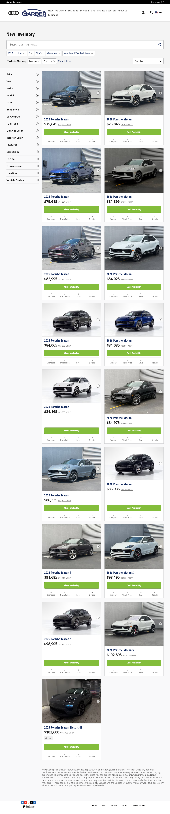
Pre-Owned (60, 10)
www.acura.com (138, 806)
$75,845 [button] (120, 124)
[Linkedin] (34, 802)
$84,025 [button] (120, 278)
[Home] (13, 13)
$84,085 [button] (120, 345)
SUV (39, 53)
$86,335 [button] (57, 500)
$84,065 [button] (57, 345)
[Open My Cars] (142, 13)
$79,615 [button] (57, 201)
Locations (53, 14)
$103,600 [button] (59, 732)
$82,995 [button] (57, 278)
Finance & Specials (106, 10)
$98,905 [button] (57, 643)
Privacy (114, 806)
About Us (122, 10)
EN (160, 12)
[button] (71, 738)
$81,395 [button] (120, 201)
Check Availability (71, 132)
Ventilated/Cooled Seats (78, 53)
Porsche (47, 61)
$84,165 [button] (57, 411)
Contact (94, 806)
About (104, 806)
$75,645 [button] (57, 124)
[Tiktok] (31, 802)
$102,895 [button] (121, 654)
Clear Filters (64, 61)
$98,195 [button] (120, 577)
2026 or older (16, 53)
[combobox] (158, 12)
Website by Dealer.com (29, 806)
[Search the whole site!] (151, 12)
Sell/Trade (73, 10)
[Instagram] (28, 802)
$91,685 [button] (57, 577)
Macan (33, 61)
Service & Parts (87, 10)
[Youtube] (25, 802)
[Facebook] (22, 802)
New (50, 10)
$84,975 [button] (120, 422)
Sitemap (124, 806)
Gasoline (53, 53)
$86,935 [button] (120, 488)
